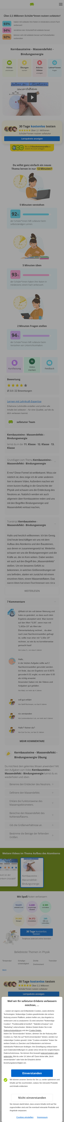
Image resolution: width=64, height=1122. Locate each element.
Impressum (42, 1117)
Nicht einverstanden (32, 1097)
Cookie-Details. (35, 1030)
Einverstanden (32, 1073)
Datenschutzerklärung (13, 1030)
